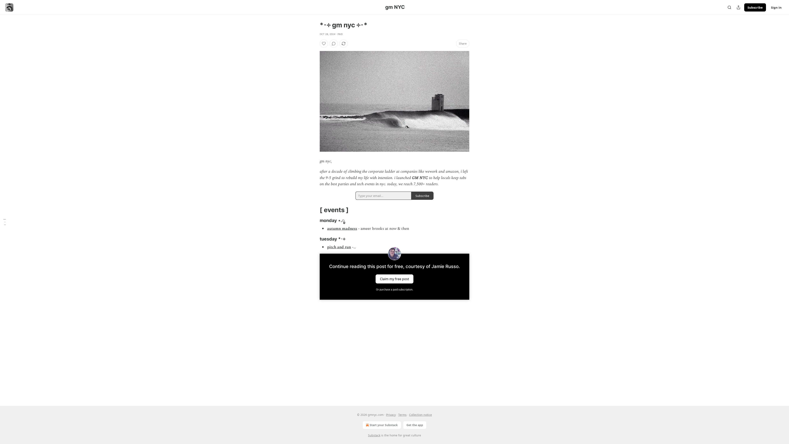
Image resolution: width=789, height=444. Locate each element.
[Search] (729, 7)
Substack (374, 435)
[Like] (324, 43)
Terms (402, 415)
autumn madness (342, 229)
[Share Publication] (738, 7)
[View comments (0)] (334, 43)
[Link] (314, 209)
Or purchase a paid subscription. (394, 289)
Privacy (391, 415)
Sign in (776, 7)
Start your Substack (384, 425)
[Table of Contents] (4, 222)
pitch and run (339, 247)
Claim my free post (394, 279)
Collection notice (420, 415)
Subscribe (755, 7)
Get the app (414, 425)
